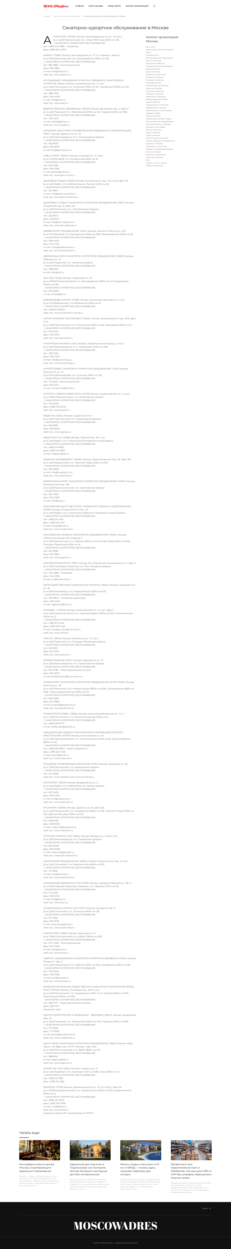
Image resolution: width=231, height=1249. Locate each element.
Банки (148, 52)
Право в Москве (153, 116)
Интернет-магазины (155, 80)
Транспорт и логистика (156, 146)
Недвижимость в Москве (157, 105)
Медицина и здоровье (156, 97)
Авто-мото (150, 47)
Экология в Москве (154, 157)
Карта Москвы (96, 6)
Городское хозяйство (155, 63)
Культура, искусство (155, 91)
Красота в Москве (154, 88)
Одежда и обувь (153, 113)
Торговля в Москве (154, 143)
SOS (148, 160)
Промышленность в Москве (158, 124)
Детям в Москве (153, 69)
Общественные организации (159, 110)
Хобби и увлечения (154, 166)
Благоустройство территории (159, 58)
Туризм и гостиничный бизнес (66, 16)
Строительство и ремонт (157, 138)
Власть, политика (153, 61)
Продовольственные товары (159, 119)
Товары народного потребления (160, 141)
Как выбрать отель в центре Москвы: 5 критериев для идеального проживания (36, 1167)
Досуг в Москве (153, 72)
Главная (79, 6)
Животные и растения (156, 74)
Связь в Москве (153, 132)
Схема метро (114, 6)
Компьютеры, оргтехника (157, 85)
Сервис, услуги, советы (156, 163)
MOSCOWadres (55, 6)
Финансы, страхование (156, 155)
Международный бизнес (157, 99)
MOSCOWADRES (115, 1225)
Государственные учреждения (159, 66)
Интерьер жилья (153, 83)
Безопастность (152, 55)
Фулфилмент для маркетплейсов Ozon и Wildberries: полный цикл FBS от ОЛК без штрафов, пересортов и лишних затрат (191, 1171)
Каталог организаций (137, 6)
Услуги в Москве (153, 152)
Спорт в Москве (153, 135)
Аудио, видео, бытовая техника (159, 50)
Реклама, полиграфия (155, 127)
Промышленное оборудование (160, 121)
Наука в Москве (153, 102)
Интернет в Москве (154, 77)
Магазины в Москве (155, 94)
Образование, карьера (156, 108)
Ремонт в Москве (153, 130)
